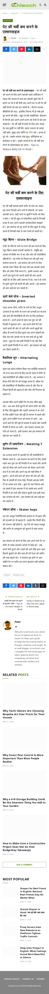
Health (7, 575)
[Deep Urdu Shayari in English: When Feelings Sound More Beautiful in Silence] (10, 951)
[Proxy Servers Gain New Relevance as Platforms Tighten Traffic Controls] (10, 930)
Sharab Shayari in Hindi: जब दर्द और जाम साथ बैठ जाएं (32, 912)
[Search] (44, 5)
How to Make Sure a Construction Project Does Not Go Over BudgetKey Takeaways (24, 847)
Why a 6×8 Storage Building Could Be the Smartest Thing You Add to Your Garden (24, 803)
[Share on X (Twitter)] (13, 49)
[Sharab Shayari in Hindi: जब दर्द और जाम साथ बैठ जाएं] (10, 912)
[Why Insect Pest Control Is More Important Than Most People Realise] (24, 739)
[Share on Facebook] (6, 49)
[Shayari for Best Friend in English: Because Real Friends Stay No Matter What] (10, 892)
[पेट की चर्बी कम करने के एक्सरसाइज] (24, 69)
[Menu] (4, 5)
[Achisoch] (23, 5)
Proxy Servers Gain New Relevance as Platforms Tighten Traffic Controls (30, 932)
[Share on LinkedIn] (29, 49)
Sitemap (41, 979)
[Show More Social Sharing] (43, 49)
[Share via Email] (36, 49)
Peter (13, 38)
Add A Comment (24, 864)
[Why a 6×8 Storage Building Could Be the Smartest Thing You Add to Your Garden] (24, 783)
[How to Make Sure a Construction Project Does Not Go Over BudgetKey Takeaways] (24, 827)
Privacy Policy (12, 979)
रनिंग (31, 132)
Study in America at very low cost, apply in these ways (35, 603)
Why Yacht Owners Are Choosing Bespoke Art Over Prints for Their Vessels (24, 714)
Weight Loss (18, 575)
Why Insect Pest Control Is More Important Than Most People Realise (23, 758)
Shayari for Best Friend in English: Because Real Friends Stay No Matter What (33, 893)
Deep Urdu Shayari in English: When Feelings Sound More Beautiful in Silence (33, 952)
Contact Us (28, 979)
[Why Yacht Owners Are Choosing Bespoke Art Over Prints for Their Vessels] (24, 694)
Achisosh (8, 20)
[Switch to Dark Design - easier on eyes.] (40, 5)
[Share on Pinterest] (21, 49)
